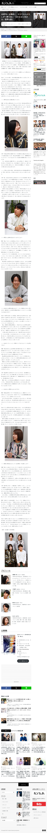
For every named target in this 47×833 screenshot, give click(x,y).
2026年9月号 (4, 768)
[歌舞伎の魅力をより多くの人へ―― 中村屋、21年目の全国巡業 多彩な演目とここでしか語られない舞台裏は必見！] (3, 720)
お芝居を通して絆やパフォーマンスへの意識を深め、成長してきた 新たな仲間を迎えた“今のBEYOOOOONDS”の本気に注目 (8, 750)
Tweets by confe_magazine (39, 160)
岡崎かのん (35, 769)
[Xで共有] (16, 36)
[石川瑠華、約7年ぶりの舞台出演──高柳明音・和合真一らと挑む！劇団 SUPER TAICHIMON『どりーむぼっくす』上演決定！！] (19, 805)
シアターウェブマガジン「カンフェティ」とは (25, 3)
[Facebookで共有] (6, 36)
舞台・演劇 (12, 745)
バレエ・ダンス (5, 801)
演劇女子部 (7, 745)
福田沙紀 (19, 769)
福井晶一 (9, 768)
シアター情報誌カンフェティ (13, 7)
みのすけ (36, 745)
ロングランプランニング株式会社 (40, 812)
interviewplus (25, 768)
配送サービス (37, 80)
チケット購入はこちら (23, 661)
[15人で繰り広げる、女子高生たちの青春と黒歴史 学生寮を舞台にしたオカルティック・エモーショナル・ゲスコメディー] (3, 710)
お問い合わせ (36, 818)
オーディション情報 (32, 7)
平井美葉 (2, 745)
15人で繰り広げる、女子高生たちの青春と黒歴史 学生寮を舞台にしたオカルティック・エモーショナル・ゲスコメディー (19, 710)
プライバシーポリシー (38, 815)
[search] (45, 3)
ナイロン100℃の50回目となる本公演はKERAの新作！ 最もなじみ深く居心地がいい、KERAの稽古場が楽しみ (38, 750)
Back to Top (23, 784)
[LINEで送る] (26, 36)
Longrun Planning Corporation (13, 830)
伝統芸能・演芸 (5, 810)
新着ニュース (3, 7)
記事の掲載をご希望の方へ (21, 825)
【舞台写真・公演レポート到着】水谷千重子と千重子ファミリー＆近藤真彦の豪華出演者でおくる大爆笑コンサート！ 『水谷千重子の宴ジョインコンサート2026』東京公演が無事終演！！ (26, 796)
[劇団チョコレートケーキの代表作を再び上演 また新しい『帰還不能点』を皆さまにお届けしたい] (3, 701)
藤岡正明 (4, 769)
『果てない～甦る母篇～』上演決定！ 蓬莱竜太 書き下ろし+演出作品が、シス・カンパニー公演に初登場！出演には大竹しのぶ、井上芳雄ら (40, 131)
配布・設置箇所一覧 (38, 77)
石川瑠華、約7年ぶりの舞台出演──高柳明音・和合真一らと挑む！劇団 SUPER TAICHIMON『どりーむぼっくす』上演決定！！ (26, 806)
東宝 (18, 745)
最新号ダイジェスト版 (39, 73)
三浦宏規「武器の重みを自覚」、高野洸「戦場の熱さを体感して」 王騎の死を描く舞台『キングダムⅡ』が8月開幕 (23, 750)
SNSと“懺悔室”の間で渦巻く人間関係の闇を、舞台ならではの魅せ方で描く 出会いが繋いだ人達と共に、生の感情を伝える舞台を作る (23, 774)
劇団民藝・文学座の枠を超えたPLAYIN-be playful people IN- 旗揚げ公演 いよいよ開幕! (26, 814)
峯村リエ (40, 745)
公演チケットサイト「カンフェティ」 (9, 9)
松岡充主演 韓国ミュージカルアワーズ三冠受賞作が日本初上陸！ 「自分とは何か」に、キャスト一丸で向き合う (8, 774)
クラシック (4, 804)
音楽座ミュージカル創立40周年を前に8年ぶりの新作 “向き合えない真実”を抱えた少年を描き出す (39, 774)
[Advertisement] (16, 672)
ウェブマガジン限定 (23, 7)
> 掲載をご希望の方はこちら (41, 85)
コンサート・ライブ (6, 807)
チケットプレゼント (38, 83)
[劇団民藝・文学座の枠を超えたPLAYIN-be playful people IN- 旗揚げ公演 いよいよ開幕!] (19, 814)
